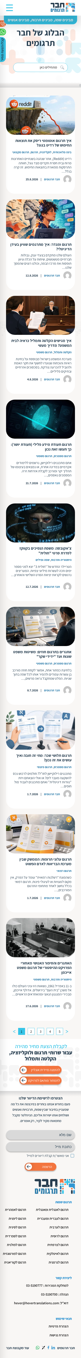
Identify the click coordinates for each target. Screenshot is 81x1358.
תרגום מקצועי (20, 152)
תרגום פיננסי (44, 767)
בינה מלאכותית (62, 152)
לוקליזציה (45, 152)
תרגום (34, 152)
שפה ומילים (42, 560)
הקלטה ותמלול (62, 352)
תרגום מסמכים (62, 456)
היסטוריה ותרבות (61, 560)
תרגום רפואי (64, 871)
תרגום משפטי (44, 352)
